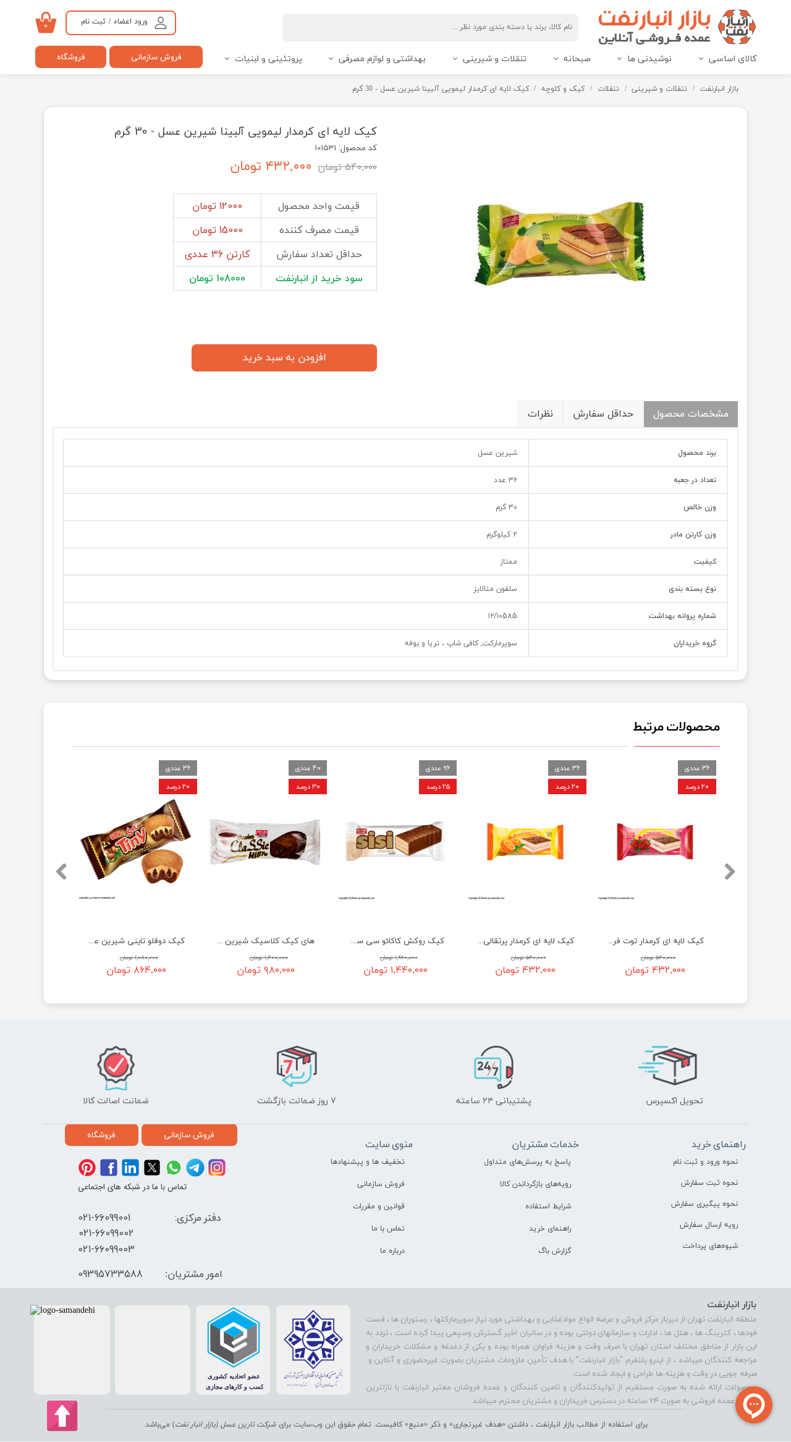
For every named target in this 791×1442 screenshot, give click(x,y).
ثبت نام (93, 22)
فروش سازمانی (156, 57)
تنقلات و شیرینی (495, 59)
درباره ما (392, 1251)
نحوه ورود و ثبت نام (705, 1162)
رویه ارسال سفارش (709, 1225)
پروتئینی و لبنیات (268, 59)
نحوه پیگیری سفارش (704, 1204)
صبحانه (577, 59)
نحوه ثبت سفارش (709, 1183)
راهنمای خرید (550, 1229)
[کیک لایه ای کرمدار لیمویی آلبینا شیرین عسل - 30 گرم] (567, 244)
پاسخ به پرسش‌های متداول (527, 1162)
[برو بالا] (63, 1416)
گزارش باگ (554, 1251)
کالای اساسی (732, 59)
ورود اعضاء (131, 22)
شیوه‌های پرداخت (710, 1246)
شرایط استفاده (548, 1206)
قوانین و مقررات (379, 1206)
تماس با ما (388, 1229)
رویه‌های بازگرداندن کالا (535, 1184)
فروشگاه (71, 57)
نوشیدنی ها (649, 59)
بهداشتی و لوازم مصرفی (382, 59)
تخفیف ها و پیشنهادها (368, 1162)
